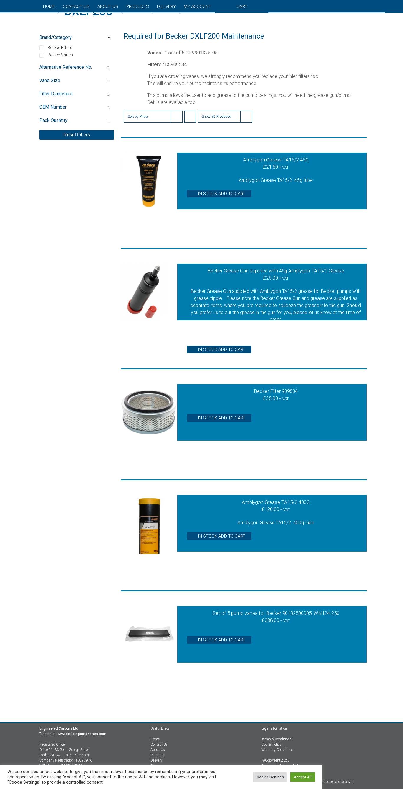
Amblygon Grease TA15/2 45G (276, 160)
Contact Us (159, 744)
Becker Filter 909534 (276, 391)
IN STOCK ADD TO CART (221, 193)
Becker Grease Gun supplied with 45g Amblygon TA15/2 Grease (275, 271)
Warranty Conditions (277, 750)
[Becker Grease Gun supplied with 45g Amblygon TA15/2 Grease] (149, 304)
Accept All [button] (303, 777)
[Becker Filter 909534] (149, 424)
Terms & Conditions (276, 739)
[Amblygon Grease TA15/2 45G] (149, 193)
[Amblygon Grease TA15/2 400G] (149, 535)
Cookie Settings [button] (270, 777)
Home (155, 739)
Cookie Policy (271, 744)
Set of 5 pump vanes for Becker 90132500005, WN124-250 (275, 613)
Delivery (156, 760)
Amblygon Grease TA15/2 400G (276, 502)
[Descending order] (190, 117)
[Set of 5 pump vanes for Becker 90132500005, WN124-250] (149, 646)
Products (157, 755)
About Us (157, 750)
